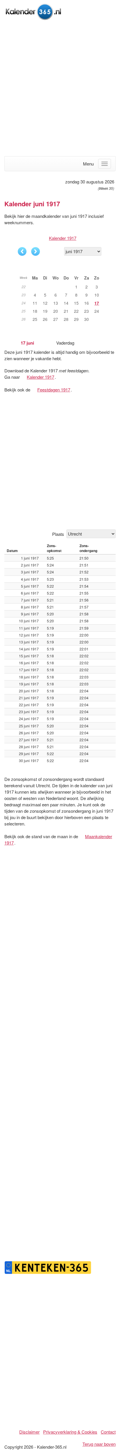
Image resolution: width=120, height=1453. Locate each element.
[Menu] (104, 164)
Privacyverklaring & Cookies (70, 1432)
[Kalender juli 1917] (35, 251)
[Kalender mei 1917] (22, 251)
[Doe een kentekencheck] (48, 1267)
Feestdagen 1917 (53, 390)
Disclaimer (29, 1432)
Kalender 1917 (62, 238)
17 (96, 303)
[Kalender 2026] (33, 11)
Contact (108, 1432)
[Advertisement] (60, 88)
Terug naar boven (99, 1444)
